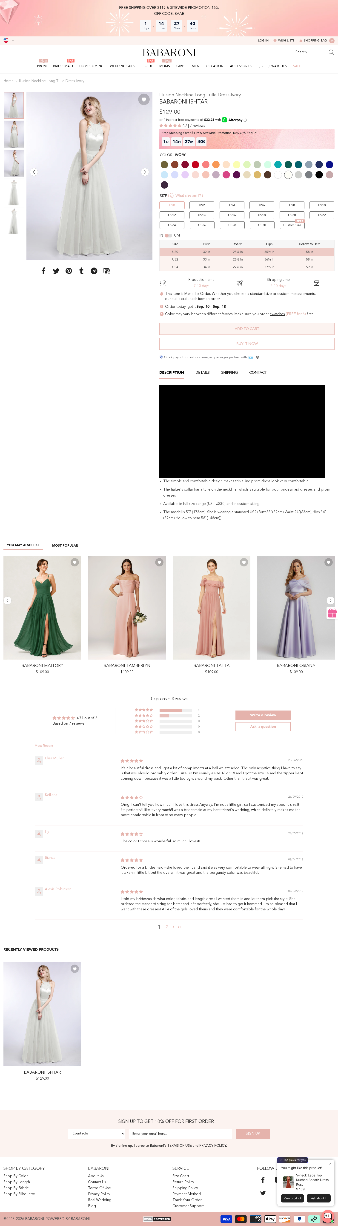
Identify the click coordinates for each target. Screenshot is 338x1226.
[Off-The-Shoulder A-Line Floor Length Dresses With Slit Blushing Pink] (127, 608)
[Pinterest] (68, 271)
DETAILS (202, 372)
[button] (34, 172)
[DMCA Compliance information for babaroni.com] (157, 1219)
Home (8, 81)
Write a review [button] (263, 715)
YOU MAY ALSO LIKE (23, 545)
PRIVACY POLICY (212, 1145)
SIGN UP (253, 1134)
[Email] (106, 271)
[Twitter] (56, 271)
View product (292, 1198)
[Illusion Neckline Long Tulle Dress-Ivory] (42, 1014)
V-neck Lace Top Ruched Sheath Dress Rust (312, 1179)
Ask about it (318, 1198)
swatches (277, 314)
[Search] (315, 52)
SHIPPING (229, 372)
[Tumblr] (81, 271)
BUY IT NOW (247, 343)
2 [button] (167, 927)
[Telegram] (94, 271)
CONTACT (258, 372)
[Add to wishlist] (144, 99)
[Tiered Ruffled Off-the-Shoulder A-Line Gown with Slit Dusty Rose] (211, 608)
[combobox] (310, 52)
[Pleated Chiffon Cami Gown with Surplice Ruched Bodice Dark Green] (42, 608)
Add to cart (247, 328)
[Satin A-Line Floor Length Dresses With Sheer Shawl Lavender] (296, 608)
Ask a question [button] (263, 726)
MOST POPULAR (65, 545)
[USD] (8, 40)
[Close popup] (330, 1163)
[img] (132, 761)
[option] (89, 176)
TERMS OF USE (180, 1145)
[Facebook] (43, 271)
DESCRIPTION (171, 372)
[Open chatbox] (327, 1216)
